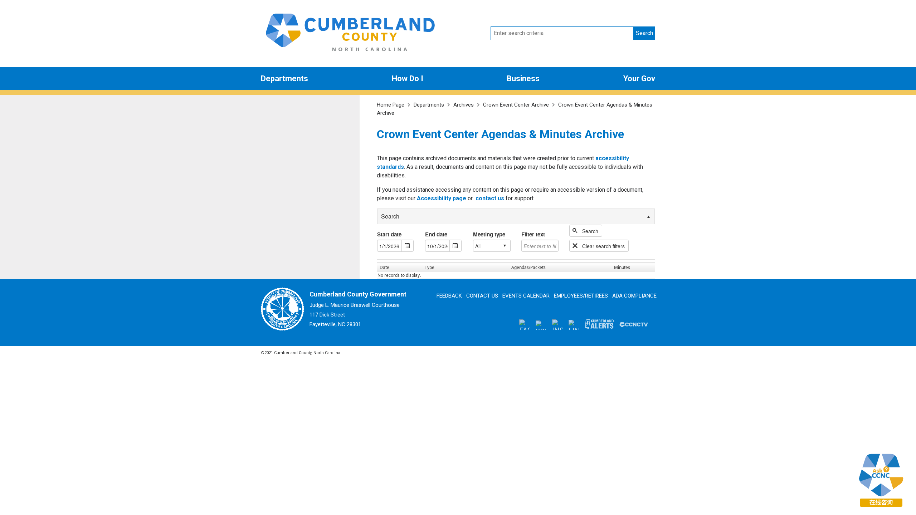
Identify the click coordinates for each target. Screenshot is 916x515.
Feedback (449, 296)
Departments (284, 78)
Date (384, 267)
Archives (464, 105)
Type (429, 267)
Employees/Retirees (581, 296)
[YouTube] (541, 324)
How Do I (407, 78)
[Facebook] (524, 324)
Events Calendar (526, 296)
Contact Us (482, 296)
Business (523, 78)
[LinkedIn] (574, 324)
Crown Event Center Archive (516, 105)
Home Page (391, 105)
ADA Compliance (634, 296)
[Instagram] (557, 324)
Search (644, 33)
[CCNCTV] (633, 324)
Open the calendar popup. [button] (407, 246)
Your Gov (639, 78)
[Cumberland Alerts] (599, 324)
